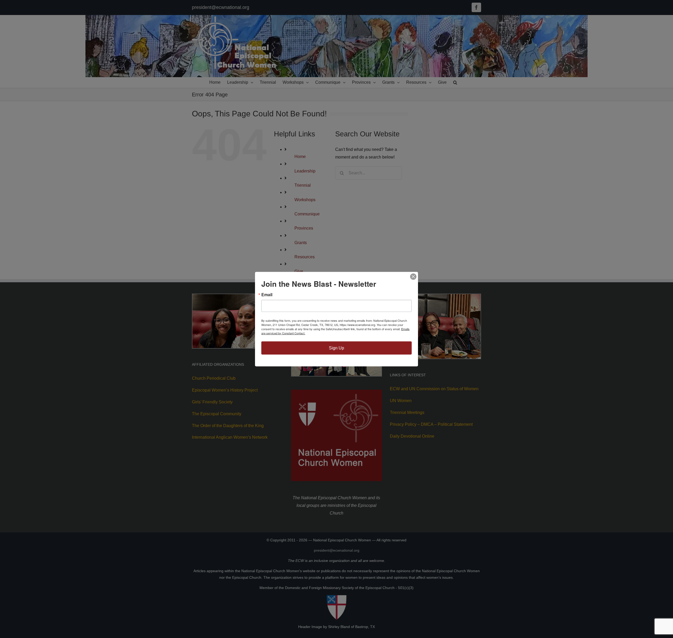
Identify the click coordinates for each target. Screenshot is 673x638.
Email (266, 294)
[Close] (413, 276)
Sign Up (336, 347)
